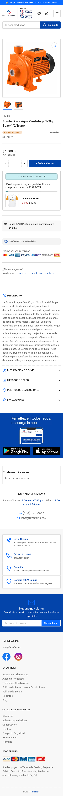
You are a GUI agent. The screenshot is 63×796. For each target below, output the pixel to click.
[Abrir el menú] (57, 13)
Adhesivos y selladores (14, 720)
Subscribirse (51, 623)
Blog (4, 700)
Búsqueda (52, 25)
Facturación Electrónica (15, 674)
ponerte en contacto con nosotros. (35, 273)
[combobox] (31, 25)
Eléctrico (7, 729)
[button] (48, 132)
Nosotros (7, 695)
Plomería (7, 741)
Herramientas (9, 737)
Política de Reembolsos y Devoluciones (23, 687)
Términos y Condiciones (15, 683)
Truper (6, 116)
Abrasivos (7, 716)
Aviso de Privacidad (13, 678)
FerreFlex (35, 792)
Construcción (9, 724)
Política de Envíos (12, 691)
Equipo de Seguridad (13, 733)
